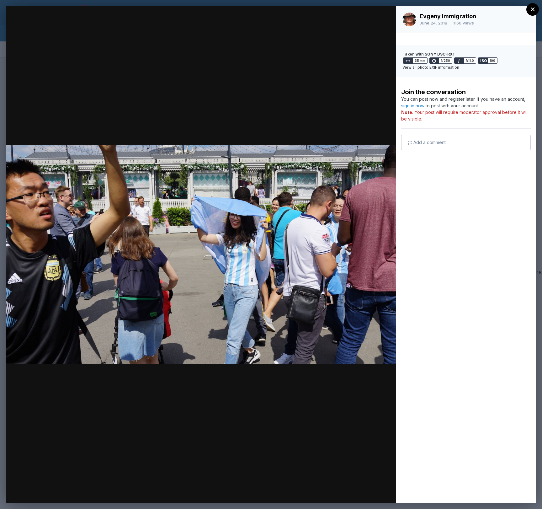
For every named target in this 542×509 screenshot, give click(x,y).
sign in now (412, 105)
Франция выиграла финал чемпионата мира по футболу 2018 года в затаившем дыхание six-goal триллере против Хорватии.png (180, 30)
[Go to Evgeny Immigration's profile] (409, 19)
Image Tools (332, 491)
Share (375, 491)
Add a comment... (430, 142)
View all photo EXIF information (430, 67)
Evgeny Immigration (448, 16)
